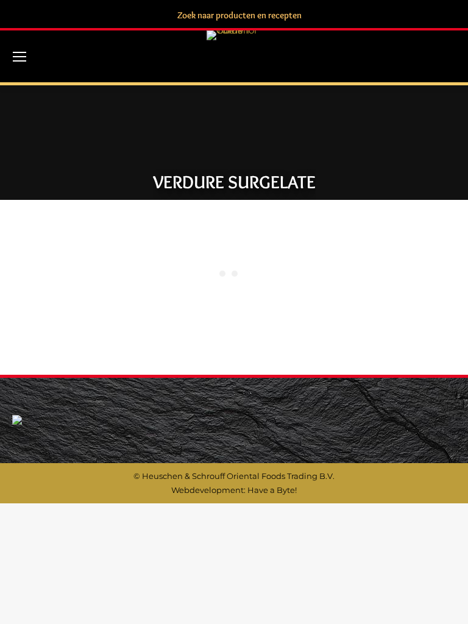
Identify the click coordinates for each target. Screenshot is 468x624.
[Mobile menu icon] (19, 56)
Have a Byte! (272, 490)
